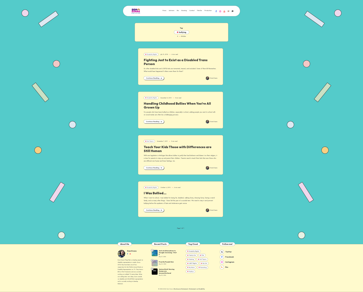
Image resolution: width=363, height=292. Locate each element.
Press (164, 10)
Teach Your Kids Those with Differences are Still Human (177, 149)
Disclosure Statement (181, 289)
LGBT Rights (193, 263)
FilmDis (199, 10)
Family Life (192, 255)
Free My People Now (166, 262)
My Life (204, 263)
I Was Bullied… (155, 193)
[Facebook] (216, 11)
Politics (191, 271)
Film (203, 255)
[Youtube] (224, 11)
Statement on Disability (197, 289)
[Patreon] (232, 11)
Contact (192, 10)
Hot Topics (150, 141)
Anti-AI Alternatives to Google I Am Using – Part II (168, 253)
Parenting (203, 267)
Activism (171, 10)
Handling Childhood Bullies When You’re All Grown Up (177, 105)
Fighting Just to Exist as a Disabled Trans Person (175, 62)
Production (208, 10)
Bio (178, 10)
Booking (184, 10)
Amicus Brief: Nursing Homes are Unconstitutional (166, 271)
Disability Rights (152, 54)
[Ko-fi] (228, 11)
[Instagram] (220, 11)
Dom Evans (132, 251)
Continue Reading (153, 78)
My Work (192, 267)
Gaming (191, 259)
